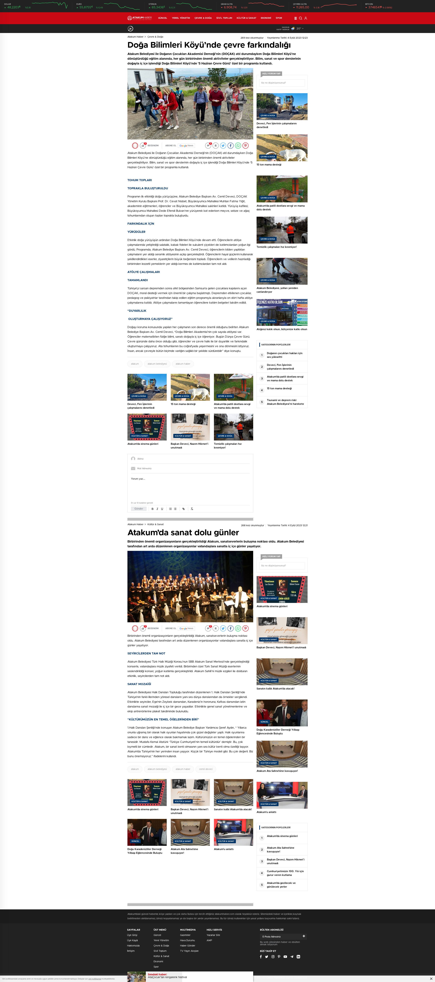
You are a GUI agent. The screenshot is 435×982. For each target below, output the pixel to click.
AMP (209, 940)
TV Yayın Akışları (189, 951)
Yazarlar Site (213, 935)
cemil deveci (206, 769)
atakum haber (183, 364)
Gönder (138, 508)
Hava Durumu (187, 940)
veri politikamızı (94, 979)
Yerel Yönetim (181, 18)
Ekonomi (266, 18)
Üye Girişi (132, 935)
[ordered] (170, 509)
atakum (135, 364)
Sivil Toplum (224, 18)
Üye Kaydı (132, 940)
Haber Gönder (187, 946)
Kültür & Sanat (246, 18)
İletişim (131, 951)
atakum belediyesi (157, 364)
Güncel (162, 18)
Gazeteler (185, 935)
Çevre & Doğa (203, 18)
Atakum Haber (135, 37)
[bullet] (175, 509)
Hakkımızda (133, 946)
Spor (279, 18)
